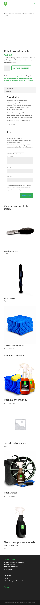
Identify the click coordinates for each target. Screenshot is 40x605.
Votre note (10, 154)
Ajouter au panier (21, 68)
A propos (8, 575)
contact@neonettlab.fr (10, 566)
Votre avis (10, 156)
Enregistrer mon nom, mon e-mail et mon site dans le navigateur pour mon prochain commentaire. (19, 188)
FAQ (6, 578)
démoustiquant (23, 78)
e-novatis (16, 602)
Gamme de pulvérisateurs (22, 13)
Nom (9, 168)
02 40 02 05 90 (8, 569)
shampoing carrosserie (26, 80)
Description (9, 88)
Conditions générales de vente (14, 581)
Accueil (6, 13)
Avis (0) (8, 91)
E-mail (9, 177)
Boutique (11, 13)
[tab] (20, 88)
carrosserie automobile (11, 78)
